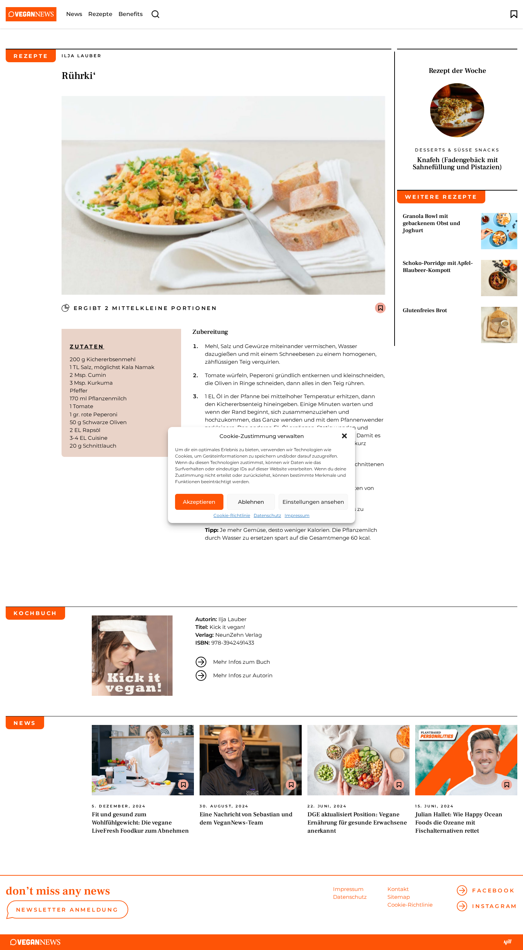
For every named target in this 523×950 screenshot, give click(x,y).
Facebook (493, 890)
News (74, 14)
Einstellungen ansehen (313, 501)
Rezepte (100, 14)
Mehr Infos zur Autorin (243, 675)
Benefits (130, 14)
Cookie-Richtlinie (231, 515)
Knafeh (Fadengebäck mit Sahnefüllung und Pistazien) (457, 163)
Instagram (494, 906)
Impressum (297, 515)
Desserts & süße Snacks (457, 150)
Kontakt (398, 889)
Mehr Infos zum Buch (241, 661)
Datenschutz (267, 515)
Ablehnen (251, 501)
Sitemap (398, 896)
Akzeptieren (199, 501)
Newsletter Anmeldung (67, 909)
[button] (344, 435)
